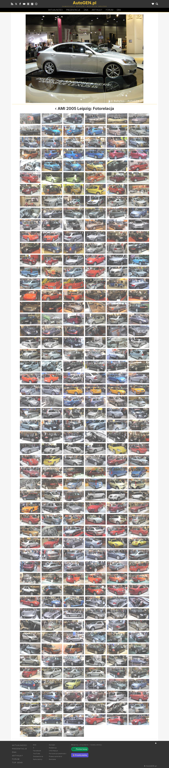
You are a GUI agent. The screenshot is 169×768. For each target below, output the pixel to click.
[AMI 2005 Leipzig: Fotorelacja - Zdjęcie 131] (117, 366)
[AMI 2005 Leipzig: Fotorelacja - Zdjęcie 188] (52, 484)
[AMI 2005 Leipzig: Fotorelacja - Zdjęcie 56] (52, 224)
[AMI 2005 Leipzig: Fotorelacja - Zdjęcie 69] (73, 248)
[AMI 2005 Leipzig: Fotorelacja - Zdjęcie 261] (73, 625)
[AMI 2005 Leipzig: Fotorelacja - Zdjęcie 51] (73, 213)
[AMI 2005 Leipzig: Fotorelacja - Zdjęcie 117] (73, 342)
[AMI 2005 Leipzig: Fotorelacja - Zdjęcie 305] (117, 708)
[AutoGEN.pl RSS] (12, 4)
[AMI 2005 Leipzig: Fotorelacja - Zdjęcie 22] (95, 154)
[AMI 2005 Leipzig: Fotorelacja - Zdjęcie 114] (139, 330)
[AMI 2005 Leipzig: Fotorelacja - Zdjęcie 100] (95, 307)
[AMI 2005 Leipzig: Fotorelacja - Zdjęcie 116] (52, 342)
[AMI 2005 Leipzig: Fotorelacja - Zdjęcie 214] (95, 531)
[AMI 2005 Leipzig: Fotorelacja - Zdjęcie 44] (52, 201)
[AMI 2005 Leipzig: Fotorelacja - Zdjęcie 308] (52, 719)
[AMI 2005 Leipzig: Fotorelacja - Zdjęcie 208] (95, 519)
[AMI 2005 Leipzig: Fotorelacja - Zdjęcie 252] (139, 601)
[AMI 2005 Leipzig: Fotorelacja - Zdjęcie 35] (117, 177)
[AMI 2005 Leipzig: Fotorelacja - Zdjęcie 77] (117, 260)
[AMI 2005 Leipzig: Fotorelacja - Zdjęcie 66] (139, 236)
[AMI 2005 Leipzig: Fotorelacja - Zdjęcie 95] (117, 295)
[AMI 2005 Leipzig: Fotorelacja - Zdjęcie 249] (73, 601)
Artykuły (97, 10)
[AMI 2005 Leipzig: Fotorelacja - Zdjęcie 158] (52, 425)
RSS (34, 745)
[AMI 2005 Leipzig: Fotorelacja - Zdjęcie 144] (139, 389)
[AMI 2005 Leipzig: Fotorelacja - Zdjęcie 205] (30, 519)
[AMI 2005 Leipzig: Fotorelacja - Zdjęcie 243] (73, 590)
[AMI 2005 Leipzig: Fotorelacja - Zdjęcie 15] (73, 142)
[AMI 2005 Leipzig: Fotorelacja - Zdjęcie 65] (117, 236)
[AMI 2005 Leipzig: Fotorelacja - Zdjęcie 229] (30, 566)
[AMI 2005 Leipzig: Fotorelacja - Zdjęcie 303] (73, 708)
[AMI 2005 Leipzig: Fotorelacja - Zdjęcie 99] (73, 307)
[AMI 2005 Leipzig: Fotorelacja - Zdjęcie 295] (30, 696)
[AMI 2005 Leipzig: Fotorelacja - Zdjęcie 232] (95, 566)
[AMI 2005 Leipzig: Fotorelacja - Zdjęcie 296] (52, 696)
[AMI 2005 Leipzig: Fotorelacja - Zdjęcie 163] (30, 436)
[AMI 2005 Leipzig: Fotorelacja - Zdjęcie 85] (30, 283)
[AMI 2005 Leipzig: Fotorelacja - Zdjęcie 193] (30, 495)
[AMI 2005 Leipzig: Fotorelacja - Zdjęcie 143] (117, 389)
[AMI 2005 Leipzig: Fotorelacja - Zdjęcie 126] (139, 354)
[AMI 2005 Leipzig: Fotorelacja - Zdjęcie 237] (73, 578)
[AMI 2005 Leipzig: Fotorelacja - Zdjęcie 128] (52, 366)
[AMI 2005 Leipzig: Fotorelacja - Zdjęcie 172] (95, 448)
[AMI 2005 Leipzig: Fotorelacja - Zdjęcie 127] (30, 366)
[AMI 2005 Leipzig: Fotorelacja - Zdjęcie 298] (95, 696)
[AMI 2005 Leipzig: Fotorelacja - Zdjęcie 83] (117, 272)
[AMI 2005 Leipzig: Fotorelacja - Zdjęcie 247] (30, 601)
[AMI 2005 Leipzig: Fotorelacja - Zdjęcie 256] (95, 613)
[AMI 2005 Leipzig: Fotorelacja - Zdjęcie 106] (95, 319)
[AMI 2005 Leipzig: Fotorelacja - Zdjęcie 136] (95, 378)
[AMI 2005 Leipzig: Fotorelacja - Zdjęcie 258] (139, 613)
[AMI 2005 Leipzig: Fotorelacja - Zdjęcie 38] (52, 189)
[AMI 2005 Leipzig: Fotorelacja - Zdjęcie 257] (117, 613)
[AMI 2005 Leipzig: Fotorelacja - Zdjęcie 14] (52, 142)
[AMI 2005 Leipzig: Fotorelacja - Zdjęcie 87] (73, 283)
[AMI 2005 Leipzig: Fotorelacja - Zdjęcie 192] (139, 484)
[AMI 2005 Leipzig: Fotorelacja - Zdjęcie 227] (117, 554)
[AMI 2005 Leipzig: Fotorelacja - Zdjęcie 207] (73, 519)
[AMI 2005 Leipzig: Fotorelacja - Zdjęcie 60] (139, 224)
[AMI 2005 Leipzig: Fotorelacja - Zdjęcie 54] (139, 213)
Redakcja (53, 748)
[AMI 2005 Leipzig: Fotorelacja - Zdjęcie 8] (52, 130)
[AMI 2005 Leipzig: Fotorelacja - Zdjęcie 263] (117, 625)
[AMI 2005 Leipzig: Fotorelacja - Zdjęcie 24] (139, 154)
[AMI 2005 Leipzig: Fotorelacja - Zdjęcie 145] (30, 401)
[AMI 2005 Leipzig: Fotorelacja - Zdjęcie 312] (139, 719)
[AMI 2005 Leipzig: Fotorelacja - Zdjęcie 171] (73, 448)
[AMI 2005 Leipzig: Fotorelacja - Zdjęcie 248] (52, 601)
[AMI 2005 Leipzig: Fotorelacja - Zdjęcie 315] (73, 731)
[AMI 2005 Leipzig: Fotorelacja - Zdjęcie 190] (95, 484)
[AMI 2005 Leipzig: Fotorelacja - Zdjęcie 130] (95, 366)
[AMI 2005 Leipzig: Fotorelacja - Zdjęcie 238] (95, 578)
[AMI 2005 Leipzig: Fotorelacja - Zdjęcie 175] (30, 460)
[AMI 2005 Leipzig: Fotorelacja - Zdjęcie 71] (117, 248)
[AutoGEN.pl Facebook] (20, 4)
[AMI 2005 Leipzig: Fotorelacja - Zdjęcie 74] (52, 260)
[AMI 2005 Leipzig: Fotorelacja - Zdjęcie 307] (30, 719)
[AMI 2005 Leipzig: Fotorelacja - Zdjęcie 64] (95, 236)
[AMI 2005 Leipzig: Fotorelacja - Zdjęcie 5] (117, 118)
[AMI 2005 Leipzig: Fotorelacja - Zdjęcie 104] (52, 319)
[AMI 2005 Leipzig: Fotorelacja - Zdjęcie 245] (117, 590)
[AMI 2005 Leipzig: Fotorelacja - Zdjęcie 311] (117, 719)
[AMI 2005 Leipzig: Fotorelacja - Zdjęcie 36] (139, 177)
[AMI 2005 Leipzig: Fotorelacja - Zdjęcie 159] (73, 425)
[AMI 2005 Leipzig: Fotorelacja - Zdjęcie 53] (117, 213)
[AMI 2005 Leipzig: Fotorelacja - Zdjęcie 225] (73, 554)
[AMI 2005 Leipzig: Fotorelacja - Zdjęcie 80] (52, 272)
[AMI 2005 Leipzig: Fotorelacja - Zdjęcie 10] (95, 130)
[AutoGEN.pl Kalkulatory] (32, 4)
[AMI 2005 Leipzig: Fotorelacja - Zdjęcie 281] (117, 660)
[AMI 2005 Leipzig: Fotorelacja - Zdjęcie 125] (117, 354)
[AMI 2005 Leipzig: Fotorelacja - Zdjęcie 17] (117, 142)
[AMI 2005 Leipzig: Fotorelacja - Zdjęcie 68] (52, 248)
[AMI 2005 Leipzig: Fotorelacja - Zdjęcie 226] (95, 554)
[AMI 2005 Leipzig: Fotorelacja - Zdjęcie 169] (30, 448)
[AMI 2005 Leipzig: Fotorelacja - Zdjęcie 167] (117, 436)
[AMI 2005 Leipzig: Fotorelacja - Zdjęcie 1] (30, 118)
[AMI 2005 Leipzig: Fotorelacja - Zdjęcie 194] (52, 495)
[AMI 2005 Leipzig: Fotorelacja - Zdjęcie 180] (139, 460)
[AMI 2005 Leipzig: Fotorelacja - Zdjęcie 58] (95, 224)
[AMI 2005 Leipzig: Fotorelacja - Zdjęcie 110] (52, 330)
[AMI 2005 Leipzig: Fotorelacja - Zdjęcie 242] (52, 590)
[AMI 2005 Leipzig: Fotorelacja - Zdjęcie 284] (52, 672)
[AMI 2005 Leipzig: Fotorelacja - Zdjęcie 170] (52, 448)
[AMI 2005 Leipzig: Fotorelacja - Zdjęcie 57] (73, 224)
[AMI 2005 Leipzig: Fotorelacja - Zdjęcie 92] (52, 295)
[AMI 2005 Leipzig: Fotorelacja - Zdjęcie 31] (30, 177)
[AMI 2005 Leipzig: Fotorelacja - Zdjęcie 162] (139, 425)
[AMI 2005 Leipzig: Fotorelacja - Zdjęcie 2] (52, 118)
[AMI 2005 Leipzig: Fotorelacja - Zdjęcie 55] (30, 224)
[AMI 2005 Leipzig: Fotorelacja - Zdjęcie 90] (139, 283)
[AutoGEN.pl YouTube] (24, 4)
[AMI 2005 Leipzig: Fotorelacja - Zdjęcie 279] (73, 660)
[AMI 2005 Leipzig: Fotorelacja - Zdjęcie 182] (52, 472)
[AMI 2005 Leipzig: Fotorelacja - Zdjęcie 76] (95, 260)
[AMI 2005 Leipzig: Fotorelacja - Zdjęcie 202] (95, 507)
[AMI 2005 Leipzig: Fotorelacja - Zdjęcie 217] (30, 543)
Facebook (37, 751)
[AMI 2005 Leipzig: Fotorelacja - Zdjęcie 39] (73, 189)
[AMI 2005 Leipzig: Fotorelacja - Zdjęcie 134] (52, 378)
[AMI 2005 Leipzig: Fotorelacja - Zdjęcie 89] (117, 283)
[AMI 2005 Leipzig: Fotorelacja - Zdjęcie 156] (139, 413)
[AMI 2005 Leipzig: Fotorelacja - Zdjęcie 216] (139, 531)
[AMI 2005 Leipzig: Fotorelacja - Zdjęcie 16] (95, 142)
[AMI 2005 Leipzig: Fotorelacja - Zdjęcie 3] (73, 118)
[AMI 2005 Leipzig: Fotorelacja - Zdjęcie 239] (117, 578)
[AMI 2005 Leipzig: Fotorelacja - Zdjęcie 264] (139, 625)
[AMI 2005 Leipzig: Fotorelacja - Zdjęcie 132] (139, 366)
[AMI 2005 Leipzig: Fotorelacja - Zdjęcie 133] (30, 378)
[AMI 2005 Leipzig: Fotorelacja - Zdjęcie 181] (30, 472)
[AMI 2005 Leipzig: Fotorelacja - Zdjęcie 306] (139, 708)
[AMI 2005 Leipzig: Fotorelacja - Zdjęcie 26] (52, 165)
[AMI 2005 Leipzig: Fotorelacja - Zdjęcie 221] (117, 543)
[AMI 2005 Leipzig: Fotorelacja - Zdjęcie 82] (95, 272)
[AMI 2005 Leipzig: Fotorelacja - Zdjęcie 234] (139, 566)
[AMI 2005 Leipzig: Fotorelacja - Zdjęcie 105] (73, 319)
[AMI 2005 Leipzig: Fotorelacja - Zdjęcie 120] (139, 342)
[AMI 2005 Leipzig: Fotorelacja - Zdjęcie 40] (95, 189)
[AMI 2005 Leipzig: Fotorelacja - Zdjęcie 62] (52, 236)
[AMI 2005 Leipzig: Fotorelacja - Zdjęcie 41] (117, 189)
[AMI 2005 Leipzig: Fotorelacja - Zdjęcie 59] (117, 224)
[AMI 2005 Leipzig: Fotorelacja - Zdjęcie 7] (30, 130)
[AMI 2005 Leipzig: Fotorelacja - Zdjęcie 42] (139, 189)
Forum (109, 10)
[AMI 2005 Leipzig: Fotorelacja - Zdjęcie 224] (52, 554)
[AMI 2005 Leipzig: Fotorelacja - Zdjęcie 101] (117, 307)
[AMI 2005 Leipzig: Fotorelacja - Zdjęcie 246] (139, 590)
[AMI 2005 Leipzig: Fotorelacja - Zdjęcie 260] (52, 625)
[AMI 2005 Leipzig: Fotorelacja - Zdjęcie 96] (139, 295)
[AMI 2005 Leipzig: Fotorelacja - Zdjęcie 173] (117, 448)
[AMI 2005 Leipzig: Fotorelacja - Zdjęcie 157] (30, 425)
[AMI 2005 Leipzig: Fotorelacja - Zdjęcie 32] (52, 177)
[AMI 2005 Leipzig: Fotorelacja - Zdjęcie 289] (30, 684)
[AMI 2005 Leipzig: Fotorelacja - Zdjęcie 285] (73, 672)
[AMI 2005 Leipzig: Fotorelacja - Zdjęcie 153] (73, 413)
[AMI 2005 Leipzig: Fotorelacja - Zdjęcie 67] (30, 248)
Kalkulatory (37, 759)
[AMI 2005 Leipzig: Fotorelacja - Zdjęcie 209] (117, 519)
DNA (14, 752)
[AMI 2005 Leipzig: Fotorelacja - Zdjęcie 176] (52, 460)
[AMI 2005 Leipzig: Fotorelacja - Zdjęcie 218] (52, 543)
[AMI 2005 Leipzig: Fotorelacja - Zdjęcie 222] (139, 543)
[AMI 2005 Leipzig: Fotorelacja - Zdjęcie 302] (52, 708)
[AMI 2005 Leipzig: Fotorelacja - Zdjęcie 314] (52, 731)
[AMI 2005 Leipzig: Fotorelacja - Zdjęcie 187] (30, 484)
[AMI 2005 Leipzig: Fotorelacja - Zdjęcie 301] (30, 708)
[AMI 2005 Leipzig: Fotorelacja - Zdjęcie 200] (52, 507)
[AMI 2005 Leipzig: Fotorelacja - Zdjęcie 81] (73, 272)
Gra (119, 10)
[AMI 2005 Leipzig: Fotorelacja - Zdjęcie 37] (30, 189)
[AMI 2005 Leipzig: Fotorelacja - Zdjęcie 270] (139, 637)
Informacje (53, 751)
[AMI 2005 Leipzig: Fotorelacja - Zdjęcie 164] (52, 436)
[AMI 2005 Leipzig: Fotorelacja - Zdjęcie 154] (95, 413)
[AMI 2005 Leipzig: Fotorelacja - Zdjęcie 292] (95, 684)
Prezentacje (73, 10)
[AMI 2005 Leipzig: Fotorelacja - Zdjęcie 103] (30, 319)
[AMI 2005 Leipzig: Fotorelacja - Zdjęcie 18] (139, 142)
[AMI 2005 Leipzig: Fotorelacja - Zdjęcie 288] (139, 672)
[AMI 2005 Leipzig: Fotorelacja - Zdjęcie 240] (139, 578)
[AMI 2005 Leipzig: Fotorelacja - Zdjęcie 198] (139, 495)
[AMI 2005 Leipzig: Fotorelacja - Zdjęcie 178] (95, 460)
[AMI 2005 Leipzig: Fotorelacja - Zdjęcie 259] (30, 625)
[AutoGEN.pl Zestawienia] (28, 4)
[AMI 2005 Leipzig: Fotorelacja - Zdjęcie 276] (48, 58)
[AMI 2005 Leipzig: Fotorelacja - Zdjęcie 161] (117, 425)
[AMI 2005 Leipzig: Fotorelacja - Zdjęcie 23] (117, 154)
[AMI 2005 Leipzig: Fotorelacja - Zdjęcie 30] (139, 165)
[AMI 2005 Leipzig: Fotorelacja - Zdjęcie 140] (52, 389)
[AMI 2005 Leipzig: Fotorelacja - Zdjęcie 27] (73, 165)
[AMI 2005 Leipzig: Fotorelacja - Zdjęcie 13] (30, 142)
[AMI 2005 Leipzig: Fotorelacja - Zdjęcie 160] (95, 425)
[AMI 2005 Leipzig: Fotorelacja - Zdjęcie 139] (30, 389)
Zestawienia (38, 756)
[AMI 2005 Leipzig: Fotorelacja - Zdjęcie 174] (139, 448)
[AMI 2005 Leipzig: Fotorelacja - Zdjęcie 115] (30, 342)
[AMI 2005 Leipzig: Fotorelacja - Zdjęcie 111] (73, 330)
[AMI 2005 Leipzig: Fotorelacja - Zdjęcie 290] (52, 684)
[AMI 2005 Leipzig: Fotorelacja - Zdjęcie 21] (73, 154)
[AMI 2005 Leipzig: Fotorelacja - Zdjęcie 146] (52, 401)
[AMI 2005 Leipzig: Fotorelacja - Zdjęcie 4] (95, 118)
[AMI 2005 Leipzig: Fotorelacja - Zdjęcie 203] (117, 507)
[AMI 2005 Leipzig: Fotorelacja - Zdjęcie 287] (117, 672)
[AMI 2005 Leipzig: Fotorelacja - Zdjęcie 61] (30, 236)
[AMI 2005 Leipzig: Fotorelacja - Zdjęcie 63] (73, 236)
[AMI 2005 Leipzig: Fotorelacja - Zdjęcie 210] (139, 519)
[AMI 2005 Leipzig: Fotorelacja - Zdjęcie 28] (95, 165)
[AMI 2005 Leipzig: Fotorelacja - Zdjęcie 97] (30, 307)
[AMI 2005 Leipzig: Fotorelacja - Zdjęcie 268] (95, 637)
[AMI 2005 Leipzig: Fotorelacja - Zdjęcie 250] (95, 601)
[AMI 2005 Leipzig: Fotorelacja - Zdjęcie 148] (95, 401)
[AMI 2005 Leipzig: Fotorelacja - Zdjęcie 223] (30, 554)
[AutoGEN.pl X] (16, 4)
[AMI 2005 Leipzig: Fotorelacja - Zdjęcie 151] (30, 413)
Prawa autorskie (55, 756)
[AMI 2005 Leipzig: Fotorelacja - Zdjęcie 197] (117, 495)
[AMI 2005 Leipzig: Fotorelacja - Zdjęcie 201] (73, 507)
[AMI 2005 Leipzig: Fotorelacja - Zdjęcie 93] (73, 295)
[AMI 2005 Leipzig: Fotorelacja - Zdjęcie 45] (73, 201)
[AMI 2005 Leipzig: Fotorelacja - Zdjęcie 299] (117, 696)
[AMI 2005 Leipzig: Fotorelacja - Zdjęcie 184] (95, 472)
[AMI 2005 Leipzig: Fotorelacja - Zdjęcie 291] (73, 684)
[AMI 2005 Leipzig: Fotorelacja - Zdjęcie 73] (30, 260)
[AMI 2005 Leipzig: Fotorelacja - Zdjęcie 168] (139, 436)
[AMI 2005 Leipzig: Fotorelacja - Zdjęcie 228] (139, 554)
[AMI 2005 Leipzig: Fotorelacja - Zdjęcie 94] (95, 295)
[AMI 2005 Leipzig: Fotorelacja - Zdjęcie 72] (139, 248)
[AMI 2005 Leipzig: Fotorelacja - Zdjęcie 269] (117, 637)
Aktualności (55, 10)
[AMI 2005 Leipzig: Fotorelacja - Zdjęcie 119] (117, 342)
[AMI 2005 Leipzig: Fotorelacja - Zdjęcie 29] (117, 165)
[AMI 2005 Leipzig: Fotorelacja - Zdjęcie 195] (73, 495)
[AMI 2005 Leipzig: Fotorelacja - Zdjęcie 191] (117, 484)
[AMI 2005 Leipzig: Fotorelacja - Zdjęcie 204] (139, 507)
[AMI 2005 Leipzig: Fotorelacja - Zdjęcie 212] (52, 531)
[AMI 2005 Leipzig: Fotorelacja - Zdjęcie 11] (117, 130)
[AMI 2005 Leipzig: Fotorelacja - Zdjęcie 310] (95, 719)
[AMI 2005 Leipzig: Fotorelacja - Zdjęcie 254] (52, 613)
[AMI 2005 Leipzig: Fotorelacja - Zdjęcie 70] (95, 248)
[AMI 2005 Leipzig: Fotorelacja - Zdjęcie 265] (30, 637)
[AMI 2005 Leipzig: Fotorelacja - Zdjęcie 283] (30, 672)
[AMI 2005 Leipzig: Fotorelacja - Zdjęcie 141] (73, 389)
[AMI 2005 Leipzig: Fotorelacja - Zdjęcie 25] (30, 165)
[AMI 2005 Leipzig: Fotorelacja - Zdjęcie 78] (139, 260)
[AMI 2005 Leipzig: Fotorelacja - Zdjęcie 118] (95, 342)
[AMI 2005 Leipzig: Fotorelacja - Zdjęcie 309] (73, 719)
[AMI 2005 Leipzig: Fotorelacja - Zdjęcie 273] (73, 649)
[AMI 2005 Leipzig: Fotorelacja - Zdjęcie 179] (117, 460)
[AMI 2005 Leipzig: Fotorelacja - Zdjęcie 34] (95, 177)
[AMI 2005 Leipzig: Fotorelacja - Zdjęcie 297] (73, 696)
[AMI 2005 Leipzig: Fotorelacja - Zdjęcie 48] (139, 201)
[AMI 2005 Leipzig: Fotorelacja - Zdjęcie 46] (95, 201)
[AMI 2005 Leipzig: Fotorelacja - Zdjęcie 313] (30, 731)
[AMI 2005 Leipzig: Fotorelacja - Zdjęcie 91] (30, 295)
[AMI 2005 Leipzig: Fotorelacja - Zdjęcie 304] (95, 708)
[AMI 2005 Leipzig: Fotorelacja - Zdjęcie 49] (30, 213)
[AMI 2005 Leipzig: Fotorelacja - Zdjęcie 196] (95, 495)
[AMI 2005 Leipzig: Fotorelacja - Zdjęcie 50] (52, 213)
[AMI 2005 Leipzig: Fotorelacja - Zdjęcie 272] (52, 649)
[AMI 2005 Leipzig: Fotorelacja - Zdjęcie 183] (73, 472)
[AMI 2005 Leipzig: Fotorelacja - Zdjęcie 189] (73, 484)
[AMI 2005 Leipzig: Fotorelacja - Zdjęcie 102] (139, 307)
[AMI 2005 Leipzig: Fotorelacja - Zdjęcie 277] (30, 660)
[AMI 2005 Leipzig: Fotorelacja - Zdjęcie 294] (139, 684)
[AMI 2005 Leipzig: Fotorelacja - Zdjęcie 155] (117, 413)
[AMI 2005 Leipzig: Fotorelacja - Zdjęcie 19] (30, 154)
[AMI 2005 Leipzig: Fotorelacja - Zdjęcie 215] (117, 531)
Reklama (52, 759)
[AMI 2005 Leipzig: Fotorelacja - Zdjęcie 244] (95, 590)
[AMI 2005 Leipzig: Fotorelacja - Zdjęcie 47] (117, 201)
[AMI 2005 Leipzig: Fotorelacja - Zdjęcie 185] (117, 472)
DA (86, 10)
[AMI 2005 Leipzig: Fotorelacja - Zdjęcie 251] (117, 601)
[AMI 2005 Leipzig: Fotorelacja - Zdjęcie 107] (117, 319)
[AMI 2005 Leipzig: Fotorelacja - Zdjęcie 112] (95, 330)
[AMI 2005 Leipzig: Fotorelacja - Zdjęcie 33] (73, 177)
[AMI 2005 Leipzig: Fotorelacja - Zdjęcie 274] (95, 649)
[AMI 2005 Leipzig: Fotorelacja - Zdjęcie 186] (139, 472)
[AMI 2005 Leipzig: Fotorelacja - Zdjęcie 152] (52, 413)
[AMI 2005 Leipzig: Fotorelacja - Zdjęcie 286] (95, 672)
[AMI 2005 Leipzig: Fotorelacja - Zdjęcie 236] (52, 578)
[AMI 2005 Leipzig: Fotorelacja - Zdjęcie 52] (95, 213)
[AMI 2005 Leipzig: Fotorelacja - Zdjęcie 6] (139, 118)
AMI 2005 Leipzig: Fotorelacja (86, 108)
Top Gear (17, 763)
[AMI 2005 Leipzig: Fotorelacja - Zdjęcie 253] (30, 613)
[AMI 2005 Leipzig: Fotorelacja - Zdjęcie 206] (52, 519)
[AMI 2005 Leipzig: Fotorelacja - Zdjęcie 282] (139, 660)
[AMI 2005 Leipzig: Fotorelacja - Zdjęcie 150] (139, 401)
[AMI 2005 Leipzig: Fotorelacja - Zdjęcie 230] (52, 566)
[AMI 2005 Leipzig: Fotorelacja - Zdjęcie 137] (117, 378)
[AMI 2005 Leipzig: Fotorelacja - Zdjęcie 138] (139, 378)
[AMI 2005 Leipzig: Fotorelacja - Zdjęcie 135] (73, 378)
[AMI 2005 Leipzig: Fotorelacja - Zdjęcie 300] (139, 696)
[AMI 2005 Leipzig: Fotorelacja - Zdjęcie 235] (30, 578)
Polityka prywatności (57, 753)
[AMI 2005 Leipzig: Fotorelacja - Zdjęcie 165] (73, 436)
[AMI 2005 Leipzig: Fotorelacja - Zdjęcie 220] (95, 543)
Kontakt (52, 745)
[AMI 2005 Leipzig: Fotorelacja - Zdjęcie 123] (73, 354)
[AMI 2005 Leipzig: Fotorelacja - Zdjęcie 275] (117, 649)
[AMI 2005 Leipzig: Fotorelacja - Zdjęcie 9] (73, 130)
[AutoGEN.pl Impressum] (36, 4)
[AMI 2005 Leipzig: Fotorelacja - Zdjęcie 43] (30, 201)
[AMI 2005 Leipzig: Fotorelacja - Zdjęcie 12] (139, 130)
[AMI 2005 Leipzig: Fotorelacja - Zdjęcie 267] (73, 637)
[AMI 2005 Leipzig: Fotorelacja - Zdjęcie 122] (52, 354)
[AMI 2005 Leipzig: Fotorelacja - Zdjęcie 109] (30, 330)
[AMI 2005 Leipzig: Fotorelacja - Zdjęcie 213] (73, 531)
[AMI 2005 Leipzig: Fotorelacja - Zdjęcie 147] (73, 401)
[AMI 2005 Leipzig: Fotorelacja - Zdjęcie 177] (73, 460)
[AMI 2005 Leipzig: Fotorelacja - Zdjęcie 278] (120, 58)
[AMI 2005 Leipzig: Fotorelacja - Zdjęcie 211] (30, 531)
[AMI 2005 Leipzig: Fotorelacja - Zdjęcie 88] (95, 283)
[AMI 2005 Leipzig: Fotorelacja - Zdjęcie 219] (73, 543)
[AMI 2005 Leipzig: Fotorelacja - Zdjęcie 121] (30, 354)
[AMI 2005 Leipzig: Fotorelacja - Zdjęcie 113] (117, 330)
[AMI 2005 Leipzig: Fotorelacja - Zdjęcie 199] (30, 507)
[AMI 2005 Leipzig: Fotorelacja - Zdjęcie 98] (52, 307)
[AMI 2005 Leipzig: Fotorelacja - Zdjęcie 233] (117, 566)
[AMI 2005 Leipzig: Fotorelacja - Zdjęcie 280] (95, 660)
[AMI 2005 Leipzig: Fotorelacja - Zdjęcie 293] (117, 684)
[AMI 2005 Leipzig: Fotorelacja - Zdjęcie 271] (30, 649)
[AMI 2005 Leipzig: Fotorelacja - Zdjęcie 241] (30, 590)
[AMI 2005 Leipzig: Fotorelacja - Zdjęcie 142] (95, 389)
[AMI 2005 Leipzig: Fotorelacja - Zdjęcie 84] (139, 272)
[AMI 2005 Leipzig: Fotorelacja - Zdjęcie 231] (73, 566)
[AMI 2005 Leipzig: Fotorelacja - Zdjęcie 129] (73, 366)
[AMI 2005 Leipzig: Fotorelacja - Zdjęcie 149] (117, 401)
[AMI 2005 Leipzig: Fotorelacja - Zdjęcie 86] (52, 283)
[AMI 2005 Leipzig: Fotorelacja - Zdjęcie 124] (95, 354)
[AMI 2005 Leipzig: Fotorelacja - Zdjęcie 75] (73, 260)
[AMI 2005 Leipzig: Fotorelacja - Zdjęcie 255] (73, 613)
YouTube (36, 753)
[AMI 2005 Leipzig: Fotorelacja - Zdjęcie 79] (30, 272)
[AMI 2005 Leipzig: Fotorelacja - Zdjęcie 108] (139, 319)
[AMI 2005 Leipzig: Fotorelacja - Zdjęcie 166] (95, 436)
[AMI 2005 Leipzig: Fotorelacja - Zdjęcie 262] (95, 625)
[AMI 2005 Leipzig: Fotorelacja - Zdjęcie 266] (52, 637)
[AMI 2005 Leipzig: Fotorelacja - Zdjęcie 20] (52, 154)
